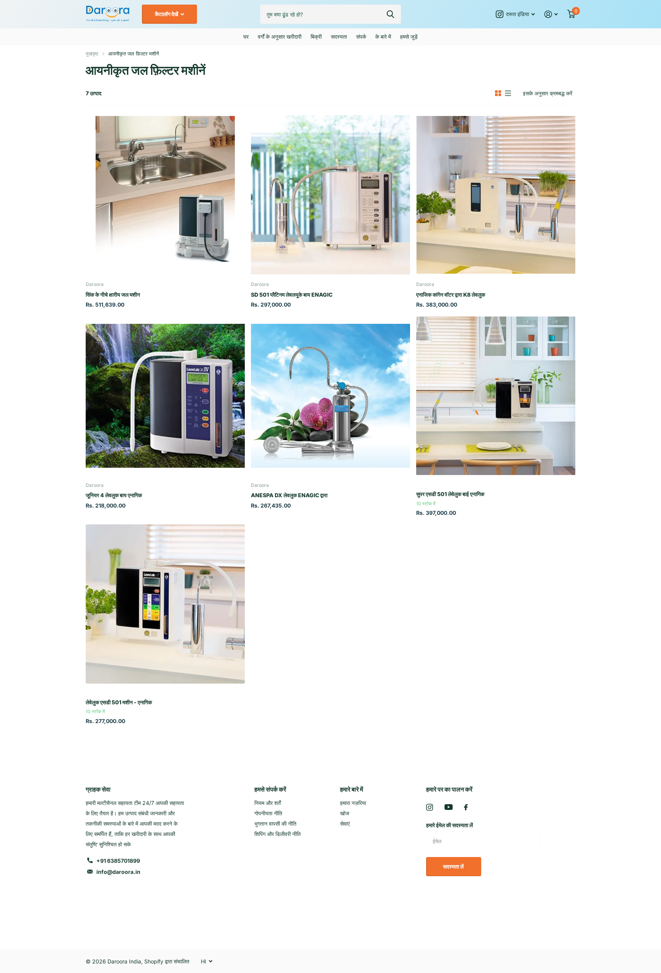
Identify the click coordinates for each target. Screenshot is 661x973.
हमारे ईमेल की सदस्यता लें (449, 825)
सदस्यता (339, 36)
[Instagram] (429, 807)
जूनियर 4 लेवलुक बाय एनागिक (114, 495)
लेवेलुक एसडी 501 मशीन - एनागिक (119, 702)
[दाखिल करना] (551, 14)
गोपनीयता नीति (268, 813)
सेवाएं (345, 823)
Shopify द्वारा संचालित (166, 961)
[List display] (508, 93)
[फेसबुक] (466, 807)
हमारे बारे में (351, 789)
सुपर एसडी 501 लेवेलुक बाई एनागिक (450, 494)
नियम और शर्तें (267, 803)
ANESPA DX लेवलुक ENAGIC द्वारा (289, 495)
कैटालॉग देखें (167, 14)
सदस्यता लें (454, 866)
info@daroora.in (118, 872)
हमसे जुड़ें (409, 36)
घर (246, 36)
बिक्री (316, 36)
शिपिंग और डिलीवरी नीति (277, 834)
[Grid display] (498, 93)
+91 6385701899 (118, 860)
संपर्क (361, 36)
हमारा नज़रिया (353, 803)
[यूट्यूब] (448, 807)
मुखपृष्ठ (92, 54)
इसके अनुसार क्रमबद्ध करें (547, 93)
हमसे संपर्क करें (270, 789)
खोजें (390, 14)
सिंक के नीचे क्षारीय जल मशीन (113, 294)
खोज (344, 813)
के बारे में (383, 36)
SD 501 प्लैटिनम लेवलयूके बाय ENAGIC (291, 294)
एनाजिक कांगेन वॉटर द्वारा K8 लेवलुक (450, 294)
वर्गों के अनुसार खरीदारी (279, 36)
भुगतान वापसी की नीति (275, 823)
